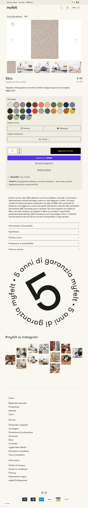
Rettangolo (64, 128)
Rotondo (26, 128)
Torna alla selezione (14, 16)
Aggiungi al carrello (65, 151)
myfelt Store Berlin (17, 447)
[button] (76, 8)
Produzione (14, 406)
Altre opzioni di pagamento (44, 163)
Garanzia (13, 436)
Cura (11, 414)
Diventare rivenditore (19, 451)
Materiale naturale (18, 403)
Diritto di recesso (17, 465)
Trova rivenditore (17, 454)
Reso (11, 439)
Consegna (14, 428)
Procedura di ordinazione (21, 432)
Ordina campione (44, 170)
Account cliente (12, 2)
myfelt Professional (18, 480)
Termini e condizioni (18, 469)
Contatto (22, 2)
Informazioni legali (17, 476)
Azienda (12, 410)
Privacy (12, 472)
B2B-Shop (29, 2)
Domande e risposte (18, 424)
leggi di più (10, 90)
